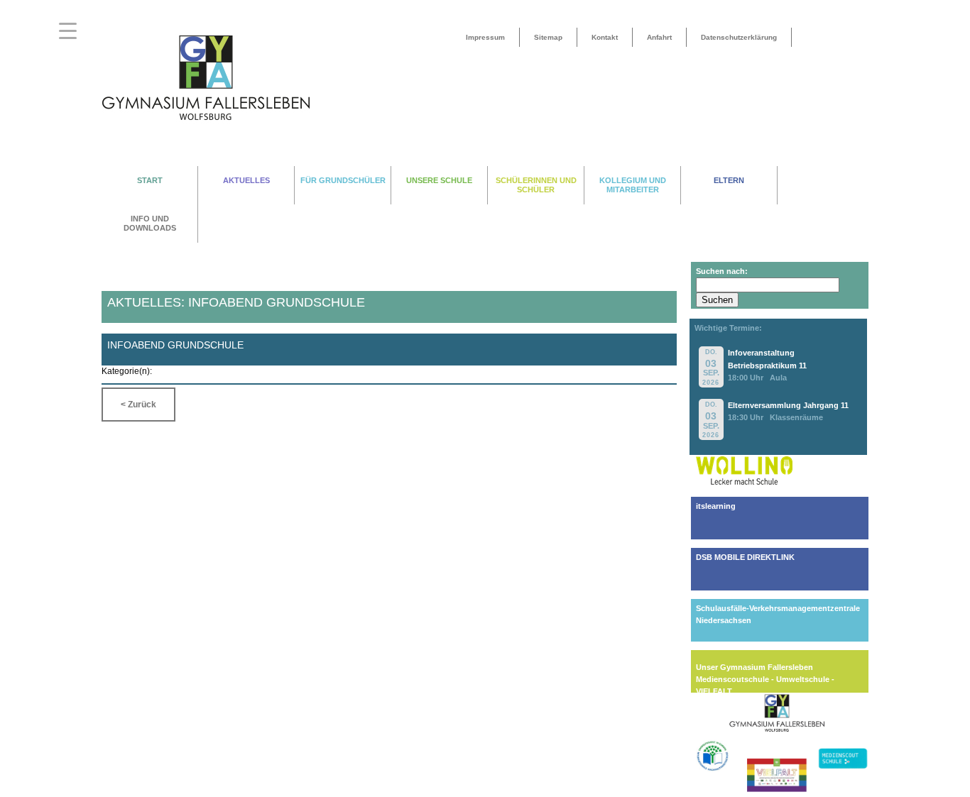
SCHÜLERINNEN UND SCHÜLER (536, 185)
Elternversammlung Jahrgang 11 (788, 405)
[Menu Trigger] (67, 30)
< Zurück (138, 405)
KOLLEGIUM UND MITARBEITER (632, 185)
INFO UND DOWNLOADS (150, 223)
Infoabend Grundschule (175, 345)
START (150, 180)
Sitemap (548, 37)
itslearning (716, 506)
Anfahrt (659, 37)
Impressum (485, 37)
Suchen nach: (722, 271)
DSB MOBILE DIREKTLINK (745, 557)
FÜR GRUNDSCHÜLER (343, 180)
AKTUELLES (246, 180)
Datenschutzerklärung (739, 37)
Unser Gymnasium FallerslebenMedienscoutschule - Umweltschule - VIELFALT (765, 679)
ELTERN (729, 180)
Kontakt (605, 37)
